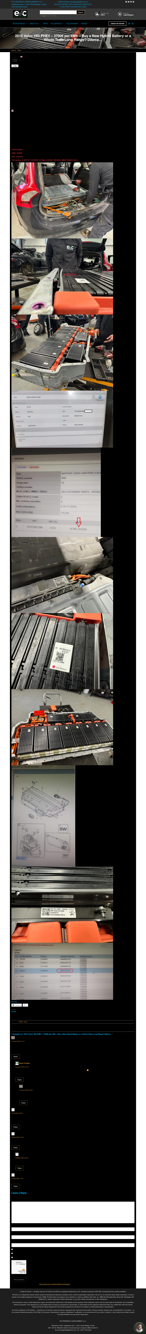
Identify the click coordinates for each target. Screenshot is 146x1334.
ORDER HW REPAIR (117, 24)
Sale (44, 16)
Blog (19, 50)
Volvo (25, 1022)
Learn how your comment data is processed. (54, 1284)
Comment (15, 1200)
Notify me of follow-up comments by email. (29, 1253)
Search (80, 12)
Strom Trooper (24, 1063)
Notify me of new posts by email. (25, 1257)
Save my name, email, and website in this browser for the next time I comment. (42, 1249)
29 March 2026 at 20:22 (21, 1158)
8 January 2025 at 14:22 (22, 1067)
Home (13, 50)
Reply (16, 1056)
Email (14, 1233)
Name (14, 1225)
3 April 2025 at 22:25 (17, 1113)
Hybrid (21, 1022)
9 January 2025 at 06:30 (25, 1090)
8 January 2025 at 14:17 (18, 1041)
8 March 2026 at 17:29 (17, 1137)
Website (14, 1241)
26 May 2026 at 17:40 (17, 1178)
